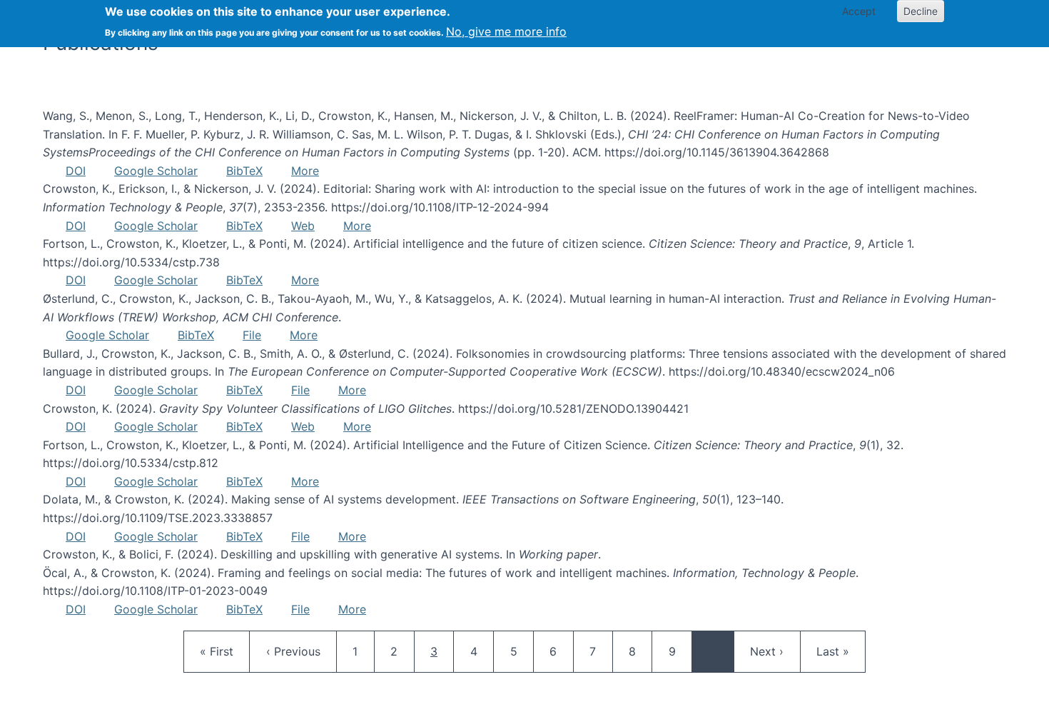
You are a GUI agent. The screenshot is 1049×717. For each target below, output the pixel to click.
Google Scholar (156, 171)
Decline (920, 11)
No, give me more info (506, 31)
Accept (859, 11)
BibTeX (244, 171)
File (252, 335)
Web (303, 226)
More (305, 171)
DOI (76, 171)
